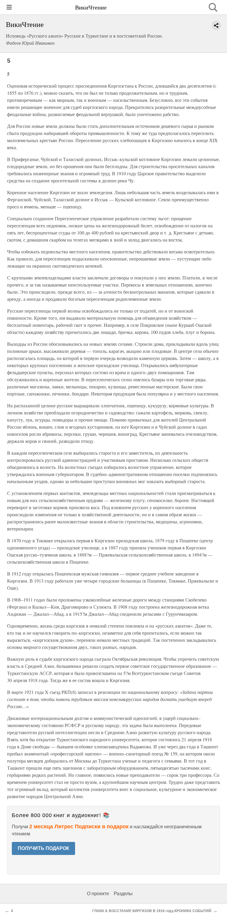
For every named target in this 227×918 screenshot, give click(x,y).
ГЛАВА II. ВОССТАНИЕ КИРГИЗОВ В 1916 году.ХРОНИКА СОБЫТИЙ (151, 911)
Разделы (123, 893)
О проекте (98, 893)
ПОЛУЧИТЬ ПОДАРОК (43, 848)
